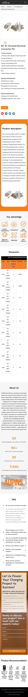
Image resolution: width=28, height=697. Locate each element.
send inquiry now (14, 651)
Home (2, 6)
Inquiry (5, 107)
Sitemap (17, 694)
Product (9, 6)
